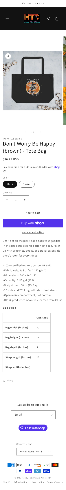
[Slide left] (25, 132)
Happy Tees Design (31, 477)
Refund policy (20, 482)
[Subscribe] (51, 414)
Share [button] (9, 380)
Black (10, 184)
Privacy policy (37, 482)
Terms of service (55, 482)
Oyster (27, 184)
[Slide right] (41, 132)
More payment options (33, 232)
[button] (7, 19)
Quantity (7, 192)
